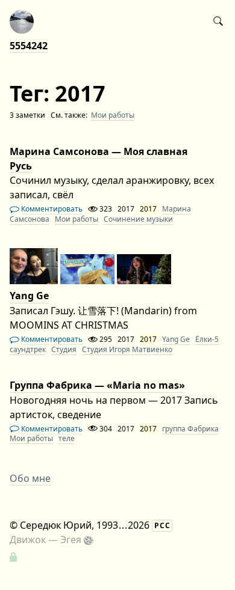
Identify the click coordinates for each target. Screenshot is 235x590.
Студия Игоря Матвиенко (127, 349)
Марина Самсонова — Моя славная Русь (98, 158)
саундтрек (28, 349)
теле (66, 438)
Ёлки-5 (207, 339)
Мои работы (112, 115)
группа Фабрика (190, 429)
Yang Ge (29, 296)
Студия (64, 349)
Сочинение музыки (138, 219)
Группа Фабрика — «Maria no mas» (97, 385)
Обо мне (30, 478)
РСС (162, 525)
